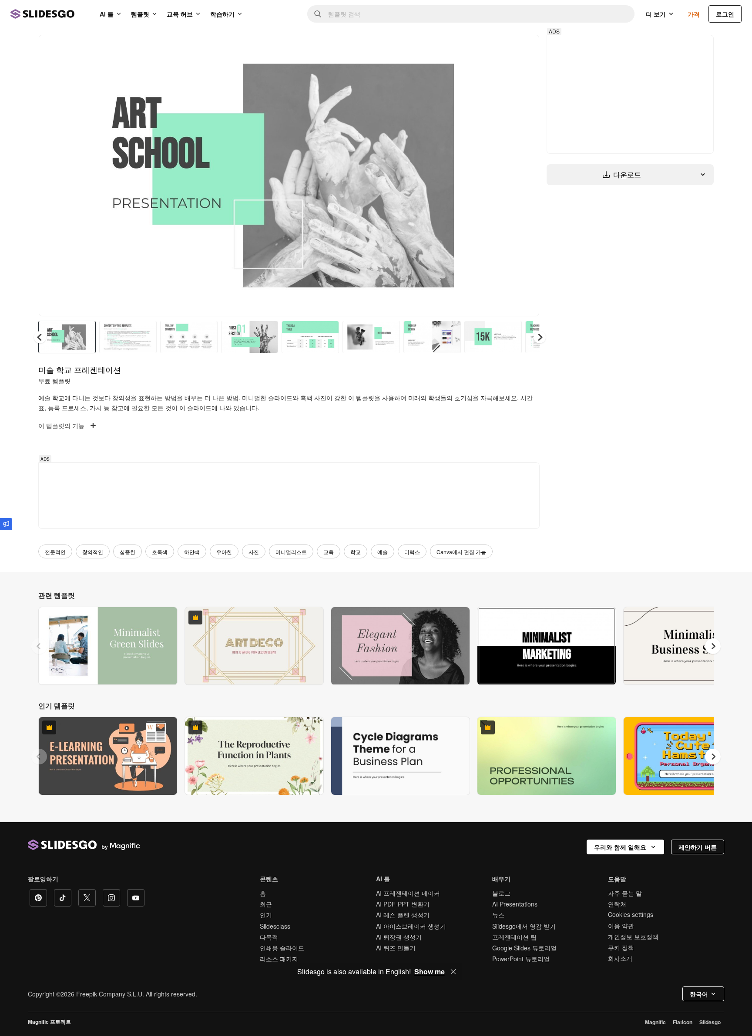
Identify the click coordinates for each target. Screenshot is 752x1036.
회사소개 (620, 958)
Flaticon (682, 1022)
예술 (382, 551)
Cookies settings (630, 914)
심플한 (127, 551)
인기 (266, 914)
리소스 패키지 (279, 958)
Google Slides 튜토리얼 (524, 947)
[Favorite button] (501, 48)
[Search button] (317, 14)
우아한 (224, 551)
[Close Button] (453, 972)
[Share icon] (524, 48)
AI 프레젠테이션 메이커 (408, 893)
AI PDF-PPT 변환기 (403, 903)
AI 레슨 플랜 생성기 (403, 914)
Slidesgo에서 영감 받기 (524, 926)
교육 (328, 551)
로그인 (725, 14)
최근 (266, 903)
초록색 (160, 551)
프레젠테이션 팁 (514, 936)
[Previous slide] (39, 646)
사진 (253, 551)
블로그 (501, 893)
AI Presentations (514, 903)
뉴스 (498, 914)
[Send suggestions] (6, 524)
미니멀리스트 (291, 551)
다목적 (269, 936)
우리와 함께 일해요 (620, 847)
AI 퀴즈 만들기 (396, 947)
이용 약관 (621, 925)
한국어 (699, 994)
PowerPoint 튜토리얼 (521, 958)
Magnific (655, 1022)
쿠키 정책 (621, 947)
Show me (429, 972)
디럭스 (412, 551)
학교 (355, 551)
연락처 (617, 903)
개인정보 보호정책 (633, 936)
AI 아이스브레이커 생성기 (411, 926)
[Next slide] (526, 175)
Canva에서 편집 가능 (461, 551)
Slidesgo (710, 1022)
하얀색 (192, 551)
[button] (539, 337)
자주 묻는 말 (625, 893)
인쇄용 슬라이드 (282, 947)
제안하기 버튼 (697, 847)
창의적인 (92, 551)
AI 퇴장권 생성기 (399, 936)
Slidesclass (275, 926)
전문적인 (55, 551)
